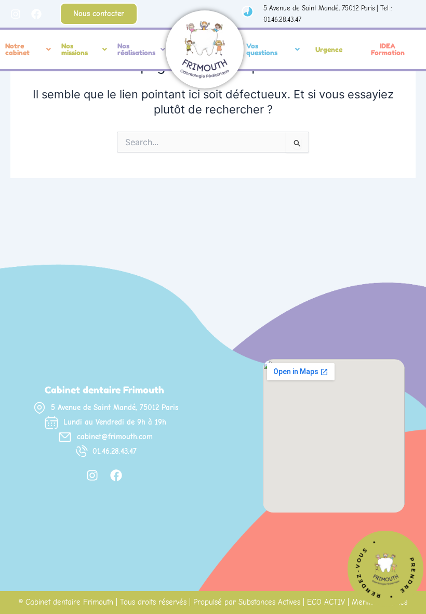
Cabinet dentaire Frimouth (69, 602)
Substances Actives (269, 602)
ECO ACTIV (326, 602)
